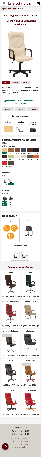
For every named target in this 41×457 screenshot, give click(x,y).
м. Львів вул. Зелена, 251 (20, 438)
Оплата (20, 109)
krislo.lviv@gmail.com (20, 447)
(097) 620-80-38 (24, 441)
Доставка (8, 109)
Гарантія (33, 109)
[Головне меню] (4, 3)
